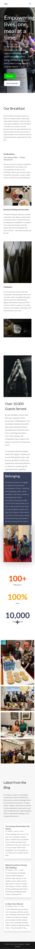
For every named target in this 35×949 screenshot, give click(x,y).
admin (10, 831)
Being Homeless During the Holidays (16, 866)
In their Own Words (14, 904)
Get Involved (12, 83)
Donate (10, 76)
